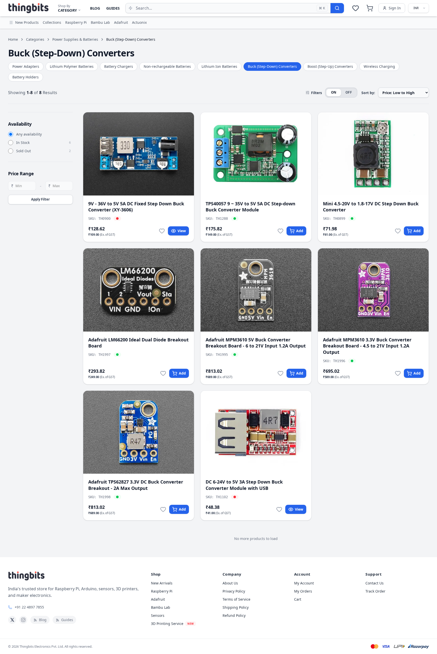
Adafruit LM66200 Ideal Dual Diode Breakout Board (138, 343)
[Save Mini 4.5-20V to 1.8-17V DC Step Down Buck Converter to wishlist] (398, 231)
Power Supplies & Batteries (75, 39)
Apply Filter (40, 199)
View (182, 230)
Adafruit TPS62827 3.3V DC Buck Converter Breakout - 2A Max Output (135, 485)
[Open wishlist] (355, 8)
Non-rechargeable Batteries (167, 66)
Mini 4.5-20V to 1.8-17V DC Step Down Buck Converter (371, 207)
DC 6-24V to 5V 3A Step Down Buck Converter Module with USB (244, 485)
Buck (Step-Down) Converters (272, 66)
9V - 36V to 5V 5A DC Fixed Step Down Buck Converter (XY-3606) (136, 207)
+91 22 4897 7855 (29, 607)
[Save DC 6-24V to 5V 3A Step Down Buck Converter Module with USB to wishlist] (279, 509)
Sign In (395, 8)
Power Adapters (25, 66)
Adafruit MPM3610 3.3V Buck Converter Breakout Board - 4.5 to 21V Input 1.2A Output (367, 346)
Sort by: (368, 92)
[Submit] (337, 8)
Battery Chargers (118, 66)
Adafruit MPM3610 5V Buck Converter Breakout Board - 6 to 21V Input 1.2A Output (256, 343)
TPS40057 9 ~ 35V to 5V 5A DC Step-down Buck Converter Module (250, 207)
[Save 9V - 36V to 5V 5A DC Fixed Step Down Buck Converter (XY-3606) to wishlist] (162, 231)
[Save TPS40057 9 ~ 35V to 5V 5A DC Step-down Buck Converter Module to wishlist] (280, 231)
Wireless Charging (379, 66)
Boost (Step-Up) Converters (330, 66)
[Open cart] (369, 8)
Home (13, 39)
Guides (113, 8)
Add (299, 230)
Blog (95, 8)
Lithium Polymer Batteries (72, 66)
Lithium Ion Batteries (219, 66)
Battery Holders (25, 77)
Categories (35, 39)
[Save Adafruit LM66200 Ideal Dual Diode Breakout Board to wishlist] (163, 373)
